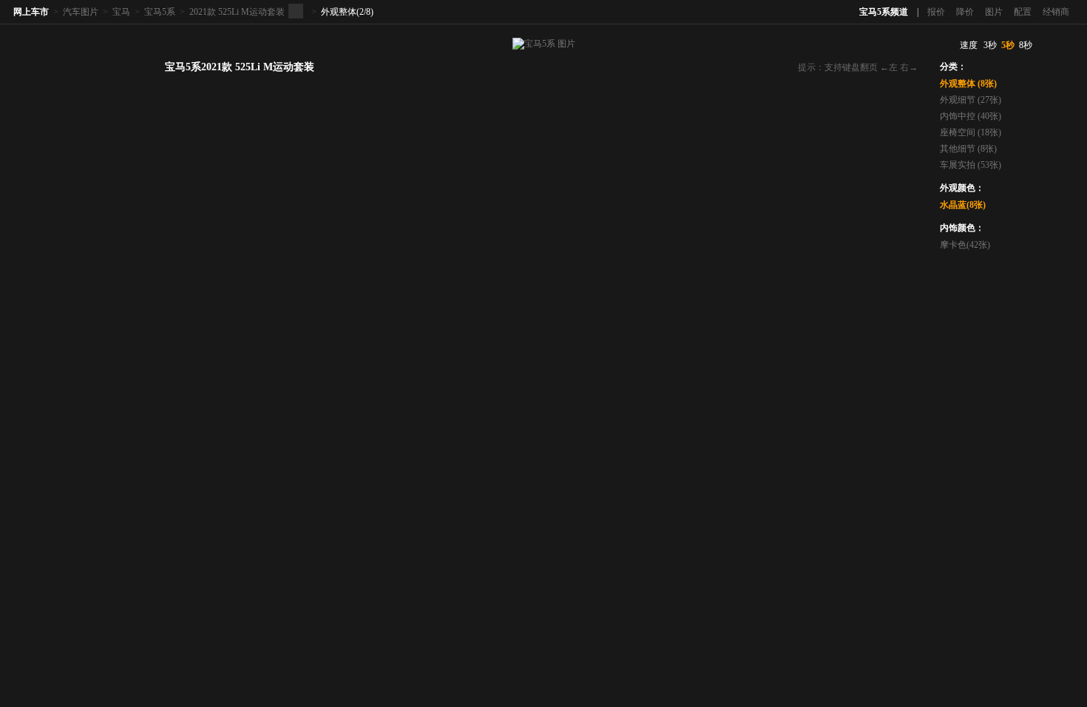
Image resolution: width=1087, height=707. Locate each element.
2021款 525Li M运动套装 (237, 12)
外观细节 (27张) (970, 100)
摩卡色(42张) (965, 245)
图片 (994, 12)
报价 (936, 12)
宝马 (121, 12)
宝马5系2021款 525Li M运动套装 (239, 66)
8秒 (1025, 45)
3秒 (990, 45)
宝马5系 (159, 12)
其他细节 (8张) (968, 148)
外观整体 (338, 12)
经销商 (1056, 12)
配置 (1023, 12)
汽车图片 (80, 12)
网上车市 (31, 12)
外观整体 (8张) (968, 83)
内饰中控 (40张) (970, 116)
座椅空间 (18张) (970, 132)
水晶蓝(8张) (963, 205)
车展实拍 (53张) (970, 165)
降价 (965, 12)
